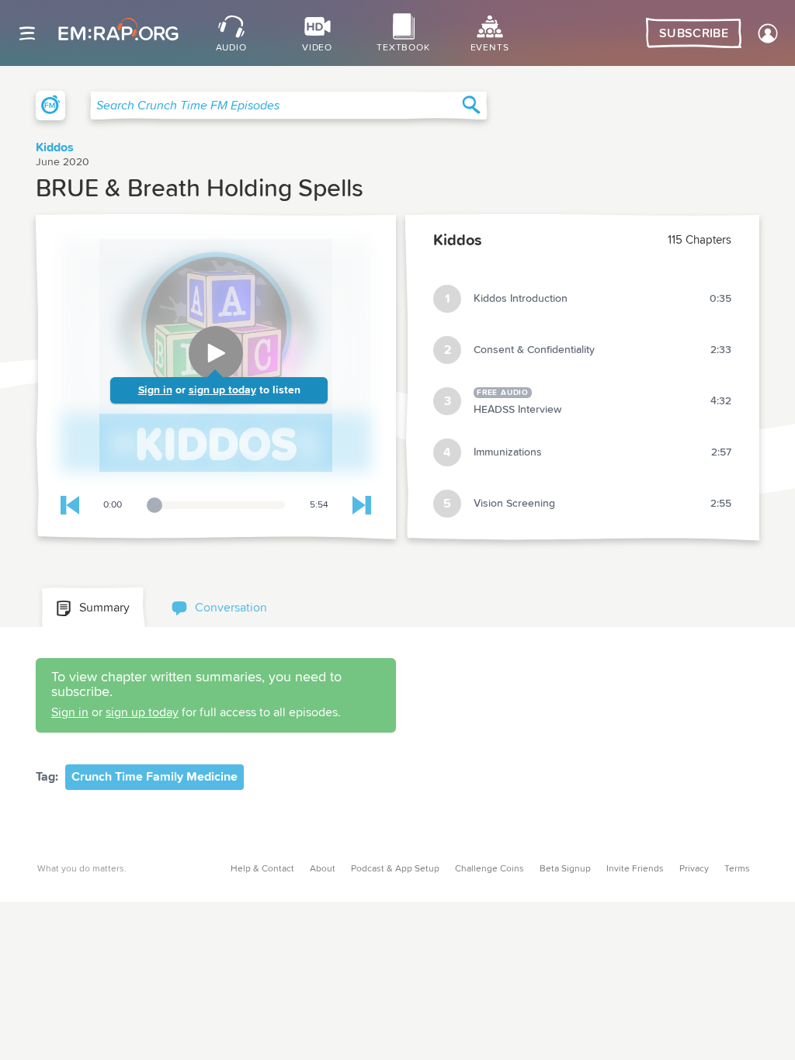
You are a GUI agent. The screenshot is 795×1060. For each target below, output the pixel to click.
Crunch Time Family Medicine (154, 777)
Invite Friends (635, 869)
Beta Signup (565, 869)
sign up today (222, 390)
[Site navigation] (27, 33)
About (322, 869)
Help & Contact (262, 869)
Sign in (155, 390)
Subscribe (693, 33)
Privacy (694, 869)
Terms (737, 869)
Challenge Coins (489, 869)
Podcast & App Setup (395, 869)
